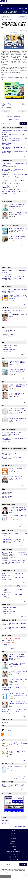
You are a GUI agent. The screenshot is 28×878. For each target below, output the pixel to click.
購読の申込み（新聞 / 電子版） (14, 116)
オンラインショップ (6, 644)
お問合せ (14, 849)
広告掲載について (14, 843)
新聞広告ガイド (5, 823)
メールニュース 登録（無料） (9, 648)
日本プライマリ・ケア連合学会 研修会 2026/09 (14, 457)
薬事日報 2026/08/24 (7, 492)
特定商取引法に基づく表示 (14, 857)
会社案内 (14, 830)
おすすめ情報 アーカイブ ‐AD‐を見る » (18, 198)
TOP (2, 19)
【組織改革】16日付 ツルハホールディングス (13, 310)
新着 (8, 8)
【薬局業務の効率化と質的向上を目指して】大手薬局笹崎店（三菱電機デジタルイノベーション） (18, 371)
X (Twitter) (8, 730)
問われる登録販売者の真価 (8, 330)
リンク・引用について (14, 854)
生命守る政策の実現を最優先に (9, 345)
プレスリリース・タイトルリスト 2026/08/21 (13, 573)
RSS (7, 735)
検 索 (23, 123)
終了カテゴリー (14, 859)
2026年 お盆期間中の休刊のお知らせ (18, 743)
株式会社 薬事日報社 (13, 870)
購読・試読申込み (14, 838)
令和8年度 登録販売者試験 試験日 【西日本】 (14, 627)
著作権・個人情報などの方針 (14, 851)
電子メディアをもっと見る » (20, 778)
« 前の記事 (5, 16)
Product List (14, 836)
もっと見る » (24, 156)
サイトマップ (14, 833)
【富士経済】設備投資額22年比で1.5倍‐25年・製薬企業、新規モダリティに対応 (18, 695)
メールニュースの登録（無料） (14, 119)
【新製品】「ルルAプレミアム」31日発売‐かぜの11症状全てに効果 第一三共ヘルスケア (18, 297)
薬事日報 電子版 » (13, 77)
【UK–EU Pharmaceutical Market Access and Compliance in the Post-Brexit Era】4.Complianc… (18, 418)
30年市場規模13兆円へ (7, 334)
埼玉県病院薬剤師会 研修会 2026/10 (11, 453)
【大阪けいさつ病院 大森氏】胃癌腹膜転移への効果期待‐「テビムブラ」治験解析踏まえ (18, 681)
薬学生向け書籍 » (23, 527)
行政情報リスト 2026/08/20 (9, 611)
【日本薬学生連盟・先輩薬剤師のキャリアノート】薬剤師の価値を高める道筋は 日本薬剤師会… (18, 509)
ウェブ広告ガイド (6, 820)
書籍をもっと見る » (22, 776)
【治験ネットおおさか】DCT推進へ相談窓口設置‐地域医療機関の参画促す (18, 703)
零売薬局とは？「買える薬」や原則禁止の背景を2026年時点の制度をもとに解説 (18, 554)
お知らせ (14, 846)
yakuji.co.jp (4, 869)
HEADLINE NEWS (8, 19)
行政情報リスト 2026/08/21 (9, 607)
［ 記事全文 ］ (4, 74)
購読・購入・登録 (23, 8)
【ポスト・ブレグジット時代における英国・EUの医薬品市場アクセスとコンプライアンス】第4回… (18, 410)
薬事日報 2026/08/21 (7, 496)
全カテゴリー (14, 8)
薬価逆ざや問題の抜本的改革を (9, 349)
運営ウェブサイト (14, 841)
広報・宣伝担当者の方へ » (21, 826)
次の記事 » (23, 16)
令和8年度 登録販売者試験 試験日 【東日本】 (14, 623)
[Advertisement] (14, 256)
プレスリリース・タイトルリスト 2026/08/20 (13, 577)
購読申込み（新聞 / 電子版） (8, 640)
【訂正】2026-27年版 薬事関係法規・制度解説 (13, 785)
